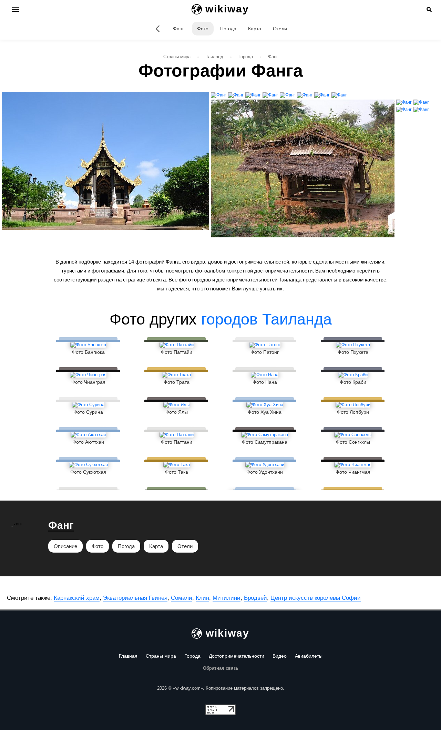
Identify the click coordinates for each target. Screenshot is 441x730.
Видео (280, 656)
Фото (202, 28)
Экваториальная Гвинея (135, 598)
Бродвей (255, 598)
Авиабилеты (308, 656)
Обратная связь (220, 668)
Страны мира (161, 656)
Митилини (226, 598)
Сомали (181, 598)
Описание (65, 546)
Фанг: (179, 28)
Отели (280, 28)
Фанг (61, 525)
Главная (128, 656)
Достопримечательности (236, 656)
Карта (254, 28)
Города (192, 656)
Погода (228, 28)
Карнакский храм (77, 598)
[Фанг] (158, 28)
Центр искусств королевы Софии (315, 598)
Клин (202, 598)
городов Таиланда (266, 319)
